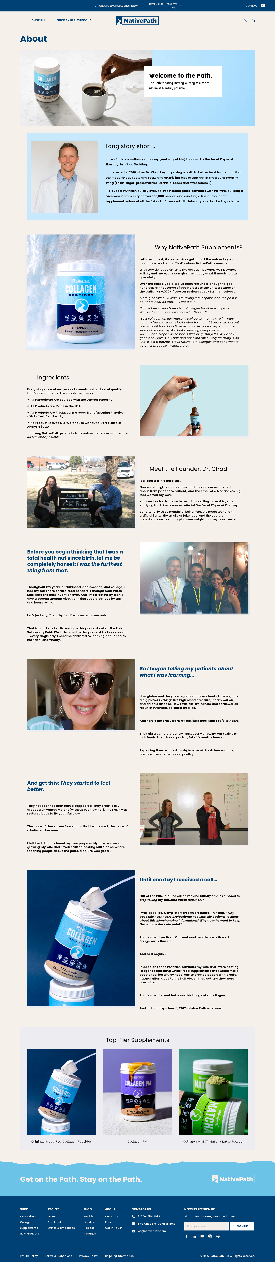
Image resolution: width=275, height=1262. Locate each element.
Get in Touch (114, 1228)
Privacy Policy (88, 1256)
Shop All (38, 20)
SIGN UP (242, 1226)
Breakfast (54, 1222)
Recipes (89, 1228)
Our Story (111, 1216)
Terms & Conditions (58, 1256)
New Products (29, 1233)
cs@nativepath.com (152, 1231)
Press (109, 1222)
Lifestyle (89, 1222)
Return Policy (29, 1256)
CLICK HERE (147, 7)
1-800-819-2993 (149, 1216)
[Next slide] (180, 6)
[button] (253, 20)
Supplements (29, 1228)
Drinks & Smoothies (61, 1228)
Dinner (52, 1216)
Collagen (26, 1222)
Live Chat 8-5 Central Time (156, 1223)
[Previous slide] (95, 6)
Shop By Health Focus (74, 20)
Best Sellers (28, 1216)
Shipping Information (119, 1256)
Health (88, 1216)
